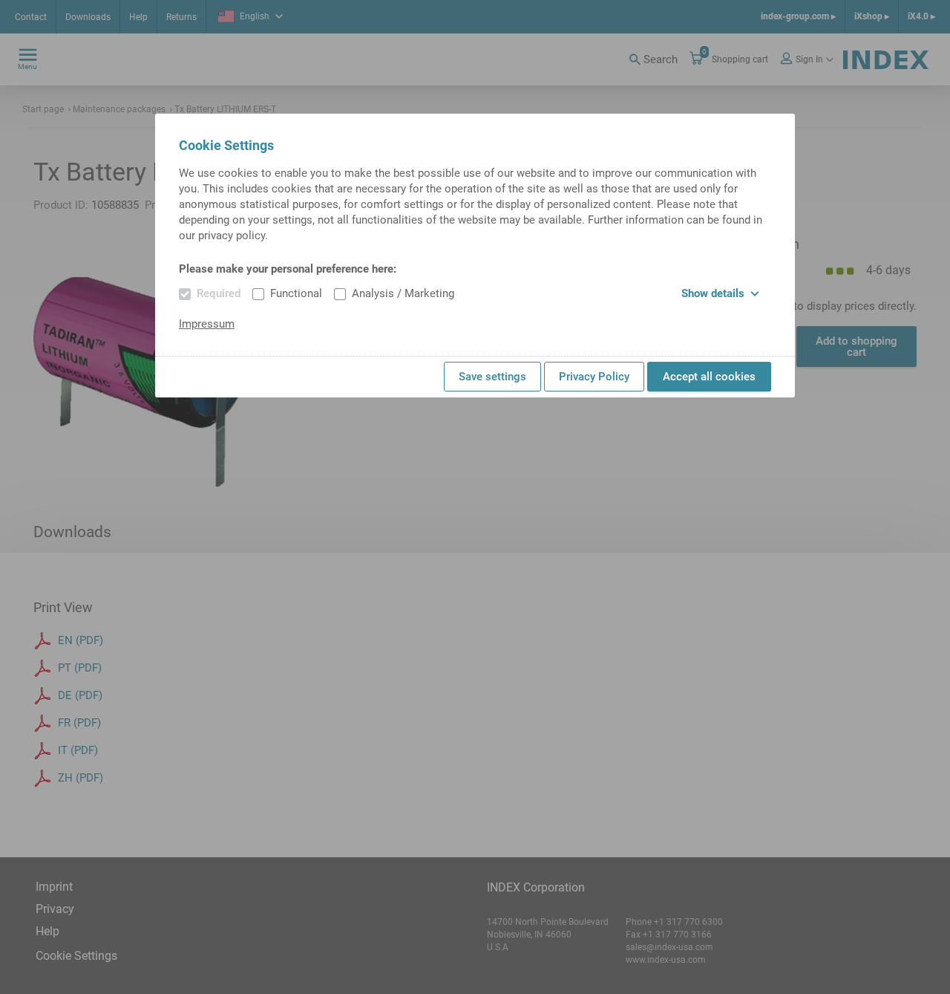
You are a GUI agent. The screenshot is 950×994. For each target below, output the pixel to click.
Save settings (492, 376)
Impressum (207, 324)
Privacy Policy (594, 376)
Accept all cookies (709, 376)
